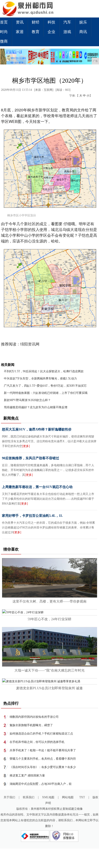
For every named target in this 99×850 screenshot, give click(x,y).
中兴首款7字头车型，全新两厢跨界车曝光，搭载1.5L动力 (40, 378)
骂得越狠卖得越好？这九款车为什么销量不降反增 (35, 407)
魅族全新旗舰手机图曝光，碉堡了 (31, 725)
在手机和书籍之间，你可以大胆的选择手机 (37, 742)
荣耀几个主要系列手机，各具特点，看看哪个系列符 (43, 758)
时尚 (4, 32)
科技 (51, 22)
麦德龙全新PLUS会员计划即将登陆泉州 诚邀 (49, 688)
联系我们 (28, 797)
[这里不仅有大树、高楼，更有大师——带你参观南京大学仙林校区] (49, 596)
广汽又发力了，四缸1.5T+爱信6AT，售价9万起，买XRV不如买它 (45, 385)
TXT (82, 797)
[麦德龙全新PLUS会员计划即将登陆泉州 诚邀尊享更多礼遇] (41, 681)
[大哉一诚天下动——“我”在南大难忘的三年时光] (49, 665)
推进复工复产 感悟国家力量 (27, 775)
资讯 (20, 22)
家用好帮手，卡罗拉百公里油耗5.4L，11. (32, 515)
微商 (4, 41)
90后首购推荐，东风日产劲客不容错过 (30, 458)
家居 (20, 32)
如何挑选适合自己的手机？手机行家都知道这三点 (41, 733)
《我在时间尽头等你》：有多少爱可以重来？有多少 (43, 767)
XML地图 (48, 797)
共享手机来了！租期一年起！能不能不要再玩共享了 (43, 750)
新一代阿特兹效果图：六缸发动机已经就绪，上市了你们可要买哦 (45, 393)
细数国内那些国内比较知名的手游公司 (34, 716)
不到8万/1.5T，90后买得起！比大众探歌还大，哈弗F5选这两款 (44, 371)
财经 (35, 22)
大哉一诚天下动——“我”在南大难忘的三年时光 (49, 670)
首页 (4, 22)
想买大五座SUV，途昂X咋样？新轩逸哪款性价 (37, 429)
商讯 (83, 32)
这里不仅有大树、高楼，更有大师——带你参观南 (49, 601)
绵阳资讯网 (29, 344)
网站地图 (68, 797)
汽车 (67, 22)
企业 (51, 32)
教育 (35, 32)
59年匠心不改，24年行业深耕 (49, 619)
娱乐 (83, 22)
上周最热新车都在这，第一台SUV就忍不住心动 (37, 487)
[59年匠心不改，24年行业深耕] (22, 612)
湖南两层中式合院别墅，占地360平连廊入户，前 (41, 784)
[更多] (26, 446)
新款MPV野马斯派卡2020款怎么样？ (27, 400)
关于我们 (9, 797)
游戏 (67, 32)
